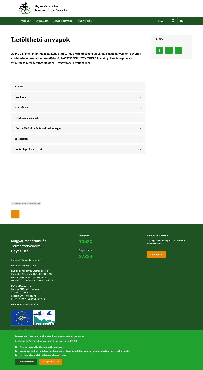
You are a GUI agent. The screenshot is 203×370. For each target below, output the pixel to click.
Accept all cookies (51, 362)
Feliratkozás (156, 254)
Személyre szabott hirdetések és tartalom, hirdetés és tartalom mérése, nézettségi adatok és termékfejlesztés (75, 351)
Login (161, 21)
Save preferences (26, 362)
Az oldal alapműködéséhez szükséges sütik (42, 347)
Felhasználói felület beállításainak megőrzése (43, 355)
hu (182, 21)
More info (72, 340)
